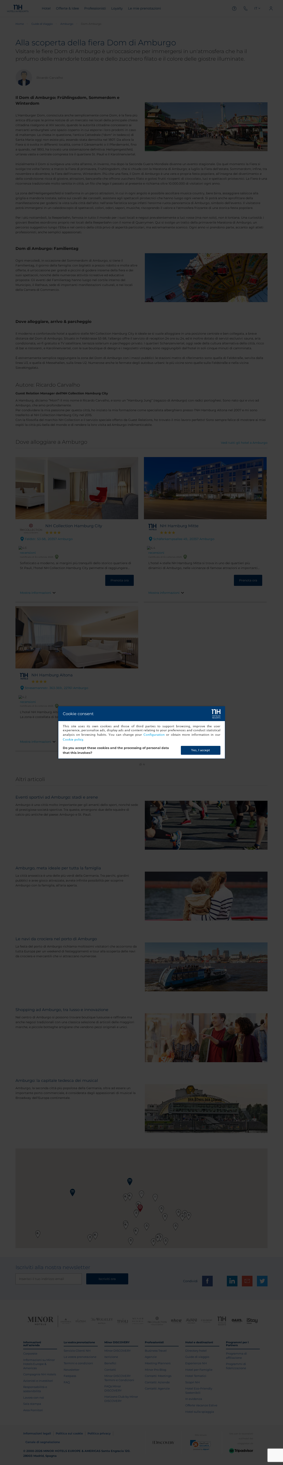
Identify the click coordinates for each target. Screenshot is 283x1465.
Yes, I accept (200, 750)
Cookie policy (73, 739)
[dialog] (141, 732)
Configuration (154, 734)
